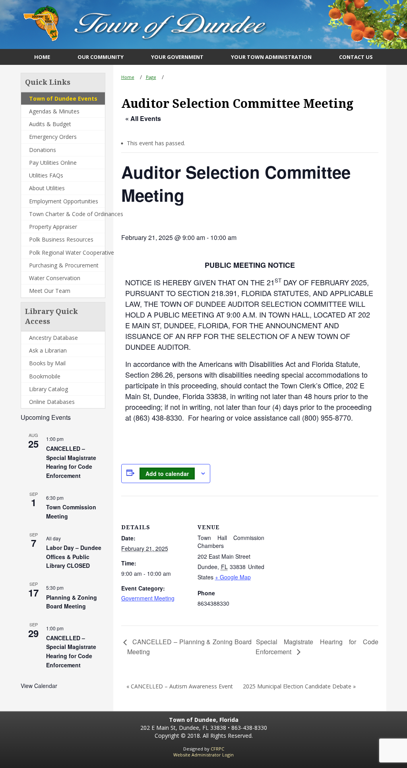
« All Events (143, 118)
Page (151, 77)
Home (127, 77)
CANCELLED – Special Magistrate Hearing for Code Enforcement (71, 462)
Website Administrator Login (203, 755)
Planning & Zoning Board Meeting (71, 601)
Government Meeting (147, 598)
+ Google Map (233, 577)
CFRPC (217, 749)
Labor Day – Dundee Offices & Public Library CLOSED (73, 556)
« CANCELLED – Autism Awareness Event (179, 686)
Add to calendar (167, 474)
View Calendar (39, 686)
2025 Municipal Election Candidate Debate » (299, 686)
